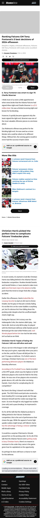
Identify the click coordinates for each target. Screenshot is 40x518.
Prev (7, 88)
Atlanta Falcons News (13, 217)
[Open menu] (3, 3)
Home (3, 217)
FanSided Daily (24, 488)
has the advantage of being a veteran (15, 426)
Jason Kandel (8, 243)
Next (32, 88)
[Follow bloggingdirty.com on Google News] (35, 146)
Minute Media (10, 506)
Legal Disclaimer (7, 498)
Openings (22, 481)
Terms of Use (6, 495)
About (3, 481)
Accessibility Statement (27, 498)
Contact (4, 485)
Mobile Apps (6, 488)
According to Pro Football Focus (13, 369)
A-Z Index (5, 502)
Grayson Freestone (10, 53)
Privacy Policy (24, 491)
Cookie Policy (24, 495)
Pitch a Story (6, 491)
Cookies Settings (25, 502)
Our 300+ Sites (24, 485)
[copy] (13, 56)
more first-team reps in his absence (18, 288)
